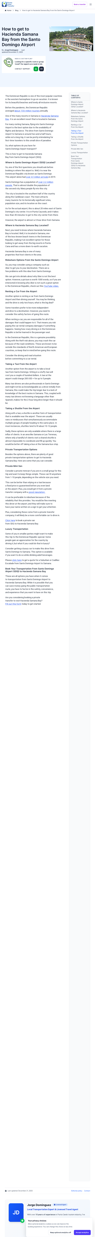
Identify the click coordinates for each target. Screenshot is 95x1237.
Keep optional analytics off (60, 1232)
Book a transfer (80, 4)
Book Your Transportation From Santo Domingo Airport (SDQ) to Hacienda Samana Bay (78, 162)
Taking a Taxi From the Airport (77, 132)
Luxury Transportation (79, 152)
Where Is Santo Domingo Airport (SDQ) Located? (77, 104)
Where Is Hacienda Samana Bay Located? (79, 111)
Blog (16, 10)
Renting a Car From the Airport (77, 126)
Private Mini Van (77, 149)
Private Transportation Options (79, 144)
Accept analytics (82, 1232)
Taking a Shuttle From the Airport (77, 138)
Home (9, 10)
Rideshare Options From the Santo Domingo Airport (78, 118)
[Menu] (90, 4)
